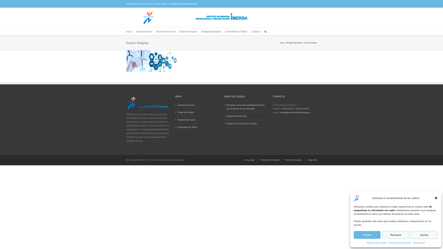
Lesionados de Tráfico (187, 127)
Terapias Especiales (186, 119)
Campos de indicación (236, 116)
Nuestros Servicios (186, 105)
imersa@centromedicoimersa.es (183, 3)
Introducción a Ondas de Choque (241, 123)
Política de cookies (377, 242)
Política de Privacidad (399, 242)
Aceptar (367, 234)
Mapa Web (312, 160)
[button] (436, 198)
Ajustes (424, 234)
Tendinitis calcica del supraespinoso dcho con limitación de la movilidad (245, 107)
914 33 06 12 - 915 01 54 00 (295, 108)
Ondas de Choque (185, 112)
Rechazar (395, 234)
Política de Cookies (293, 160)
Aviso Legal (419, 242)
